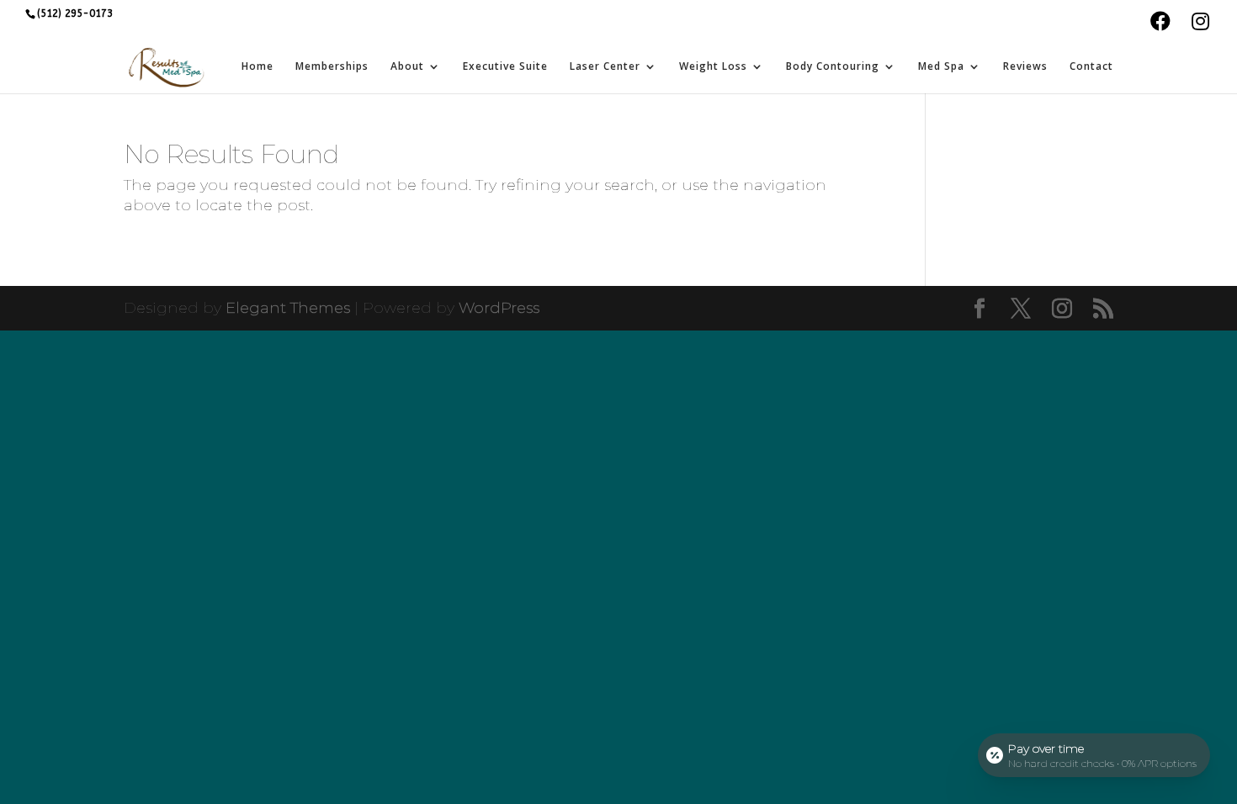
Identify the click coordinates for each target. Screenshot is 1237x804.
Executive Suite (505, 67)
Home (257, 67)
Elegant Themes (288, 308)
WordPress (499, 308)
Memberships (332, 67)
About (407, 67)
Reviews (1025, 67)
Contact (1091, 67)
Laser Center (605, 67)
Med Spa (941, 67)
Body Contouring (832, 67)
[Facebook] (1160, 24)
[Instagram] (1200, 24)
